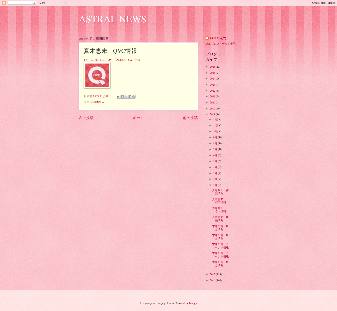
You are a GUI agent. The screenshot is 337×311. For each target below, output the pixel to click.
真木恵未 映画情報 (220, 218)
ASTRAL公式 (217, 38)
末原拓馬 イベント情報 (220, 245)
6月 (215, 155)
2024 (213, 78)
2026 (213, 66)
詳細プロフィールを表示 (221, 43)
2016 (213, 280)
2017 (213, 274)
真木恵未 (98, 102)
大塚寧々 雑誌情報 (220, 191)
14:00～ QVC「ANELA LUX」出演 (119, 60)
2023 (213, 84)
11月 (216, 125)
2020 (213, 102)
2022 (213, 90)
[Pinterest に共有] (134, 97)
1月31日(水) (91, 60)
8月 (215, 143)
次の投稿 (86, 117)
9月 (215, 137)
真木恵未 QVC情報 (219, 200)
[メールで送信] (119, 97)
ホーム (138, 117)
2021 (213, 96)
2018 (213, 114)
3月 (215, 173)
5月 (215, 161)
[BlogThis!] (122, 97)
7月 (215, 149)
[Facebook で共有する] (130, 97)
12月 (216, 119)
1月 (215, 185)
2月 (215, 179)
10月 (216, 131)
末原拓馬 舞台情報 (220, 227)
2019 (213, 108)
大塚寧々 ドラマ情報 (220, 209)
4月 (215, 167)
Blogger (193, 303)
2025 (213, 72)
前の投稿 (190, 117)
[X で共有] (126, 97)
